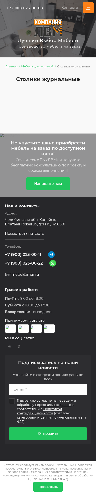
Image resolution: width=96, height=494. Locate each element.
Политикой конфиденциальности (39, 411)
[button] (69, 7)
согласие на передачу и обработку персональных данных (46, 403)
